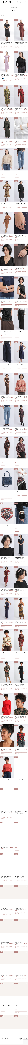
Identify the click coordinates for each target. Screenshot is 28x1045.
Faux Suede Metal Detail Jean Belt (6, 332)
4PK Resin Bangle (18, 525)
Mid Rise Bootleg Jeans (19, 171)
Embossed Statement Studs (6, 748)
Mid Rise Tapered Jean (5, 428)
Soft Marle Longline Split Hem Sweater (21, 812)
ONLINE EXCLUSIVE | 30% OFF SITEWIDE (6, 47)
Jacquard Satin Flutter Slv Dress (7, 589)
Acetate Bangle (18, 140)
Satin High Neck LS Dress (20, 428)
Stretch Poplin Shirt (4, 974)
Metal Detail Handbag (5, 942)
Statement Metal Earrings (6, 876)
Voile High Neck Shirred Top (6, 652)
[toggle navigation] (1, 2)
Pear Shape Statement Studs (20, 716)
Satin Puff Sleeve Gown (19, 557)
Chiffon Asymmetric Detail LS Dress (20, 1007)
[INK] (3, 78)
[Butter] (2, 815)
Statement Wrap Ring (19, 235)
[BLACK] (2, 78)
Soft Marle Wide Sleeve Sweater (7, 1038)
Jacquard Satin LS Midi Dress (6, 108)
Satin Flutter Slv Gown (5, 74)
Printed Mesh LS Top (19, 748)
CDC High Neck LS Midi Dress (20, 203)
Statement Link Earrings (19, 876)
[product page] (7, 30)
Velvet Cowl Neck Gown (20, 779)
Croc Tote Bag (3, 491)
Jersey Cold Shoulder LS (19, 74)
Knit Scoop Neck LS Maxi (20, 684)
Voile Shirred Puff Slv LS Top (20, 459)
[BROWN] (3, 495)
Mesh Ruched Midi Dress (19, 974)
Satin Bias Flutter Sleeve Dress (6, 42)
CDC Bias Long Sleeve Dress (6, 203)
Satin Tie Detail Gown (5, 396)
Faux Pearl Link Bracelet (19, 908)
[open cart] (25, 2)
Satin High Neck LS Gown (6, 140)
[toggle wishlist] (12, 20)
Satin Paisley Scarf (18, 491)
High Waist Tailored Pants (20, 331)
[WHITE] (2, 495)
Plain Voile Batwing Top (5, 779)
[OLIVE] (1, 78)
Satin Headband (18, 589)
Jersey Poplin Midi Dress (19, 364)
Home (12, 7)
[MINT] (1, 495)
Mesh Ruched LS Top (5, 716)
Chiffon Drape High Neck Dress (21, 652)
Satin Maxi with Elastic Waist (6, 811)
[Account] (23, 2)
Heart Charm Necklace (5, 557)
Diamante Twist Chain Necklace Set (7, 268)
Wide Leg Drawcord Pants (6, 364)
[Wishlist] (20, 2)
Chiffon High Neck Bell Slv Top (21, 396)
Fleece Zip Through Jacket (6, 171)
